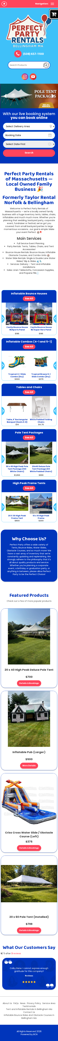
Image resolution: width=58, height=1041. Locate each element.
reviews (16, 953)
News (22, 1003)
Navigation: (41, 3)
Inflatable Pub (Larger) (29, 752)
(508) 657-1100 (33, 54)
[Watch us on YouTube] (33, 76)
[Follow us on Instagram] (25, 76)
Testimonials (29, 1006)
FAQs (16, 1003)
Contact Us (29, 1012)
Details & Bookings (29, 683)
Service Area (48, 1003)
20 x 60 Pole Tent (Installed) (29, 917)
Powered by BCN (29, 1034)
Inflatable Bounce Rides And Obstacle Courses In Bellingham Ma (29, 1017)
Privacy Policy (34, 1003)
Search (29, 153)
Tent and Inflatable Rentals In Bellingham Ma (29, 1009)
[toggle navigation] (52, 3)
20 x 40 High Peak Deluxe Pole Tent (29, 670)
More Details (29, 765)
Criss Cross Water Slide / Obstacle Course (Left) (29, 834)
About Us (7, 1003)
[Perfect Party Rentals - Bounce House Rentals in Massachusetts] (29, 30)
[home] (4, 3)
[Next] (52, 96)
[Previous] (5, 96)
